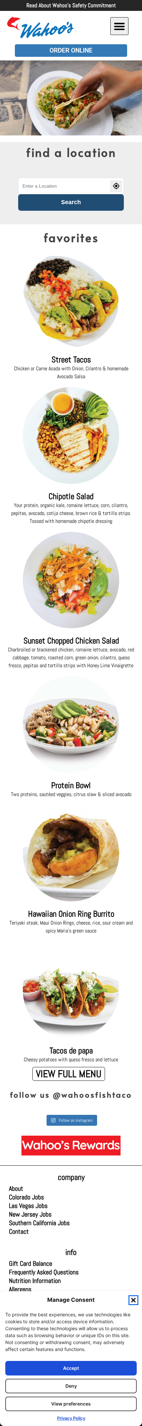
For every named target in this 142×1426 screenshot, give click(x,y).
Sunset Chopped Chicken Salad (71, 641)
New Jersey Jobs (30, 1214)
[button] (133, 1300)
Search (71, 202)
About (16, 1188)
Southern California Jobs (39, 1223)
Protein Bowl (71, 785)
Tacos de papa (71, 1050)
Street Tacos (71, 359)
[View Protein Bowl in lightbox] (71, 724)
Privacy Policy (71, 1418)
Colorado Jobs (26, 1197)
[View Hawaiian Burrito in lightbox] (71, 853)
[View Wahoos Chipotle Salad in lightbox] (71, 435)
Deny (71, 1386)
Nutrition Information (35, 1280)
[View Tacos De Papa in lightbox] (71, 989)
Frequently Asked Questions (44, 1272)
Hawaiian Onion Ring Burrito (71, 914)
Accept (71, 1368)
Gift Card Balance (32, 1263)
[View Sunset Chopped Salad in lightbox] (71, 580)
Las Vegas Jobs (32, 1205)
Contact (19, 1231)
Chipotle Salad (71, 496)
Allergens (32, 1289)
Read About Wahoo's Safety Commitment (71, 5)
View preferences (71, 1404)
